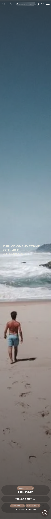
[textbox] (25, 492)
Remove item (32, 488)
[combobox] (25, 490)
